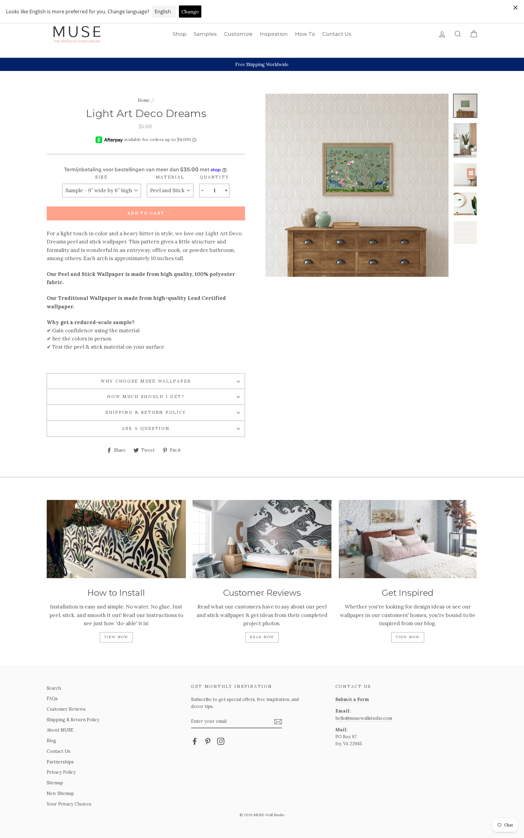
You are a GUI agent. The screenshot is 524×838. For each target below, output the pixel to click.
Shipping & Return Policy (146, 412)
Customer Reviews (66, 709)
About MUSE (60, 730)
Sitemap (55, 783)
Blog (51, 740)
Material (170, 177)
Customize (238, 34)
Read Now (262, 637)
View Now (116, 637)
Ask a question (146, 428)
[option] (262, 64)
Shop (179, 34)
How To (305, 34)
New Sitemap (60, 793)
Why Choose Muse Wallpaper (146, 381)
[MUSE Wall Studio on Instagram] (220, 741)
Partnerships (60, 762)
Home (144, 100)
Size (101, 177)
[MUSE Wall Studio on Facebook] (194, 741)
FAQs (52, 698)
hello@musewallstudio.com (363, 718)
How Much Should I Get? (146, 396)
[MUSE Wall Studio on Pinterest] (207, 741)
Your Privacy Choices (69, 804)
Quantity (214, 177)
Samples (205, 34)
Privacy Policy (61, 772)
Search (54, 688)
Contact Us (336, 34)
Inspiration (274, 34)
